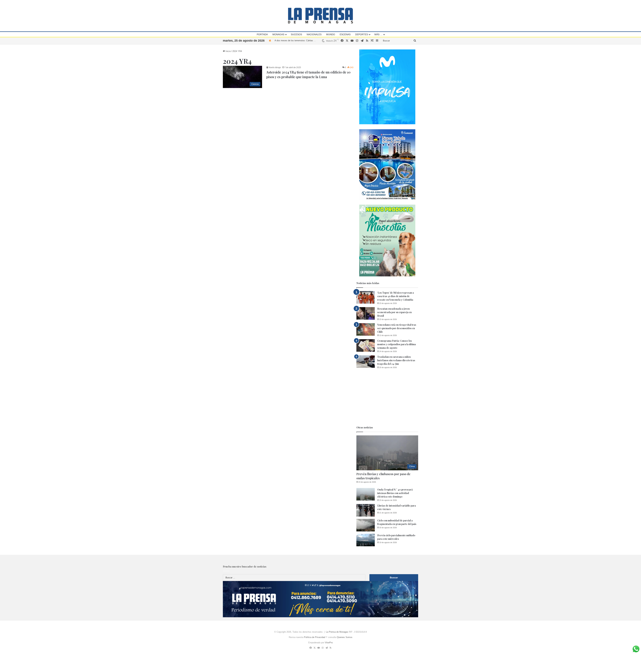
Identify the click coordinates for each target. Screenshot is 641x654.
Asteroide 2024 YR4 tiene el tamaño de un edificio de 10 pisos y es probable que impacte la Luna (308, 74)
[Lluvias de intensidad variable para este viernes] (365, 510)
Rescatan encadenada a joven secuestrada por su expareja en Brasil (394, 312)
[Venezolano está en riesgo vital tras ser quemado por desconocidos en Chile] (365, 329)
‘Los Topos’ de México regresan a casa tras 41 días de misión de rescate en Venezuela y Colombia (395, 296)
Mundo (330, 34)
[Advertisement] (387, 397)
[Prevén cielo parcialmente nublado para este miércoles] (365, 540)
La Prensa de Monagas (337, 632)
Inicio (228, 51)
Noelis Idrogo (275, 67)
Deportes (361, 34)
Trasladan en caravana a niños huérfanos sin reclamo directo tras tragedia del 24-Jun (396, 360)
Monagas (278, 34)
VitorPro (329, 642)
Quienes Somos (344, 637)
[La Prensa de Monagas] (320, 16)
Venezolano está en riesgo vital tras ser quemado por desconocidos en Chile (396, 328)
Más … (378, 34)
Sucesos (296, 34)
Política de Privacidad (314, 637)
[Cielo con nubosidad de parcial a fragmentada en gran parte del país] (365, 525)
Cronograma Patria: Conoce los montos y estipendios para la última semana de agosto (396, 344)
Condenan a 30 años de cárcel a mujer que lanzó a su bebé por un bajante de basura (316, 40)
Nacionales (314, 34)
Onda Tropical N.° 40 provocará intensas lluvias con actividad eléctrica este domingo (395, 493)
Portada (262, 34)
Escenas (345, 34)
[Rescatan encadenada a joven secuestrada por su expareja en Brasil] (365, 313)
